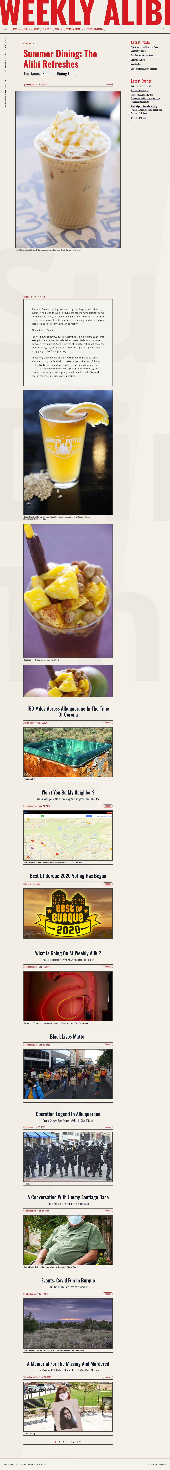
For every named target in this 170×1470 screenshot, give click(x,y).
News (15, 29)
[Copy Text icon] (39, 297)
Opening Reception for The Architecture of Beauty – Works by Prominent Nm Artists (145, 98)
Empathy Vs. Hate (138, 59)
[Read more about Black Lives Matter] (68, 1075)
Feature (28, 43)
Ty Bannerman (29, 84)
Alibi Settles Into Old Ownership (144, 55)
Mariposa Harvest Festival (141, 85)
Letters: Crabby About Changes (144, 68)
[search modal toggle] (163, 29)
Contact (22, 1464)
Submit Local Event (37, 1464)
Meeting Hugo (136, 64)
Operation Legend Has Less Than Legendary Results (144, 49)
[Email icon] (44, 297)
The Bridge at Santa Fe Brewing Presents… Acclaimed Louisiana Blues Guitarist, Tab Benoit (146, 110)
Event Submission (95, 29)
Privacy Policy (10, 1464)
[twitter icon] (35, 297)
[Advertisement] (68, 272)
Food (57, 29)
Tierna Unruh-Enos (30, 1377)
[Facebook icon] (31, 297)
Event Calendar (73, 29)
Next (79, 1442)
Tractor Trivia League (139, 90)
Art (47, 29)
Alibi (25, 883)
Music (36, 29)
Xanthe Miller (28, 722)
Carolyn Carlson (29, 1210)
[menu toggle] (5, 29)
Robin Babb (28, 1127)
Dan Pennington (30, 805)
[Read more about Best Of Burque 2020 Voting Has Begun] (68, 915)
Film (26, 29)
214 (72, 1442)
